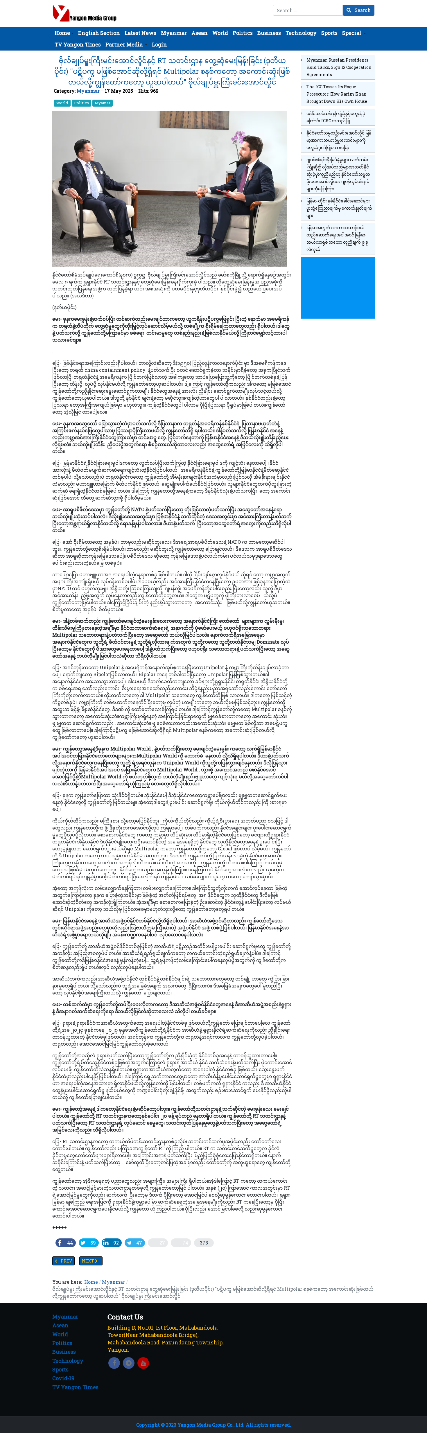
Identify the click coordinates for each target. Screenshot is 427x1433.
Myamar (102, 102)
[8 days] (338, 287)
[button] (64, 33)
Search (362, 10)
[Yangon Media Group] (84, 13)
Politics (81, 102)
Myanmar (88, 91)
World (62, 102)
